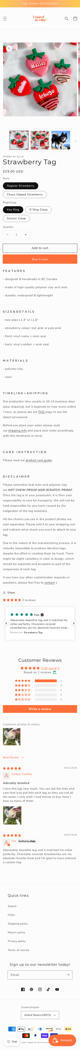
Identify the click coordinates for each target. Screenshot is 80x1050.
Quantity (8, 227)
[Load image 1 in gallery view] (19, 140)
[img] (12, 768)
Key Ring (13, 209)
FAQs (11, 915)
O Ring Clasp (38, 209)
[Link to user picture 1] (12, 815)
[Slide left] (4, 141)
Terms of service (18, 950)
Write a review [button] (40, 709)
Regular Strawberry (20, 186)
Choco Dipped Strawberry (25, 194)
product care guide (39, 460)
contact (49, 583)
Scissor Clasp (16, 218)
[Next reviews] (73, 623)
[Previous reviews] (6, 623)
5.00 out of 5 (50, 668)
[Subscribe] (68, 975)
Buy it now (40, 259)
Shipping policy (18, 924)
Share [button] (11, 592)
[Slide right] (75, 141)
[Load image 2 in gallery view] (40, 140)
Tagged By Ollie (34, 1042)
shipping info (17, 430)
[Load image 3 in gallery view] (60, 140)
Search (12, 906)
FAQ (41, 412)
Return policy (16, 932)
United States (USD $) (37, 1015)
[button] (5, 18)
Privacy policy (17, 941)
